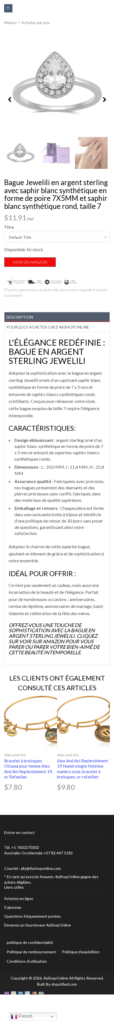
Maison (10, 22)
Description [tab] (19, 317)
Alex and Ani (15, 754)
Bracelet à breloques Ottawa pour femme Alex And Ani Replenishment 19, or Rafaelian (28, 768)
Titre (9, 227)
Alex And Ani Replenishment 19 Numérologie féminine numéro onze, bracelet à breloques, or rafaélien (82, 768)
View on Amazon (30, 262)
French (24, 1016)
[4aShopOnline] (8, 8)
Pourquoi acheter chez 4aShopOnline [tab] (47, 327)
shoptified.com (64, 984)
